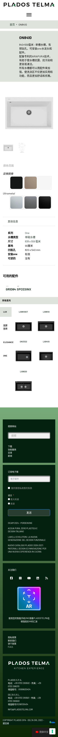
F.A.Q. (10, 647)
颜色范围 (8, 165)
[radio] (16, 182)
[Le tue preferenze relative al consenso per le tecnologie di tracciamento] (52, 731)
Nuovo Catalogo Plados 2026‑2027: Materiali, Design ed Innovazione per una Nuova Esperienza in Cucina (27, 548)
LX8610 (46, 311)
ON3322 (23, 341)
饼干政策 (12, 643)
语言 (10, 495)
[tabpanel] (35, 352)
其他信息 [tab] (13, 221)
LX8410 (46, 341)
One (27, 232)
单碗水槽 (30, 237)
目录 (10, 452)
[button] (51, 91)
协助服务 (12, 449)
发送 (29, 512)
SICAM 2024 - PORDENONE (20, 523)
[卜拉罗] (52, 721)
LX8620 (23, 371)
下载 (10, 446)
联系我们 (12, 640)
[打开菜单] (29, 14)
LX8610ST (23, 311)
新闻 (10, 456)
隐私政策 (12, 637)
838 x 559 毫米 (33, 241)
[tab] (6, 312)
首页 (12, 24)
